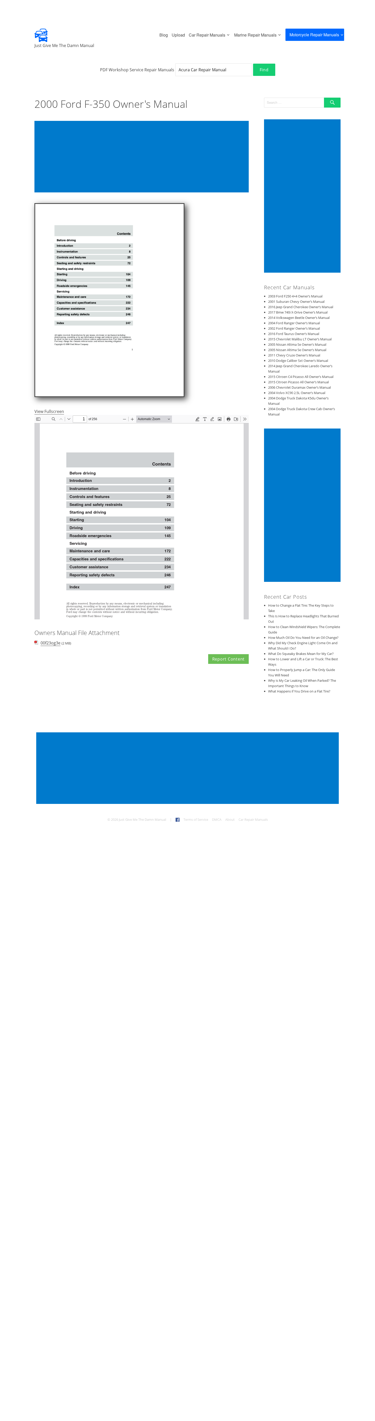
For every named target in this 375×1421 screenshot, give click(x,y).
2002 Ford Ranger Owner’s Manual (294, 328)
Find (264, 70)
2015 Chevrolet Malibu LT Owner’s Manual (300, 339)
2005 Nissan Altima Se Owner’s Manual (297, 344)
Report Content (228, 659)
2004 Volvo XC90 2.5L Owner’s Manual (296, 392)
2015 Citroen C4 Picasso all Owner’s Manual (300, 376)
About (230, 819)
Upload (178, 35)
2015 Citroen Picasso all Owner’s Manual (298, 382)
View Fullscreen (49, 411)
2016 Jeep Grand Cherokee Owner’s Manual (300, 307)
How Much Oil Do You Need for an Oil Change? (303, 637)
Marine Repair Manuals (255, 35)
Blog (163, 35)
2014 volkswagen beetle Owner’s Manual (299, 317)
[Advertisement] (142, 157)
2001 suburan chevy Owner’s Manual (296, 301)
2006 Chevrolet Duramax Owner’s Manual (299, 387)
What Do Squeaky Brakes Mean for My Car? (301, 653)
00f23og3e (50, 643)
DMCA (216, 819)
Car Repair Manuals (207, 35)
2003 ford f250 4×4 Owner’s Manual (295, 296)
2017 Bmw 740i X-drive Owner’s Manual (298, 312)
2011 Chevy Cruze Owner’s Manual (294, 355)
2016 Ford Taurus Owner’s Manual (293, 333)
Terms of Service (195, 819)
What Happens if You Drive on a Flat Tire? (299, 691)
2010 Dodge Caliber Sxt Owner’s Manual (298, 360)
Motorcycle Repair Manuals (314, 35)
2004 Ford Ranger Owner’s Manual (294, 323)
